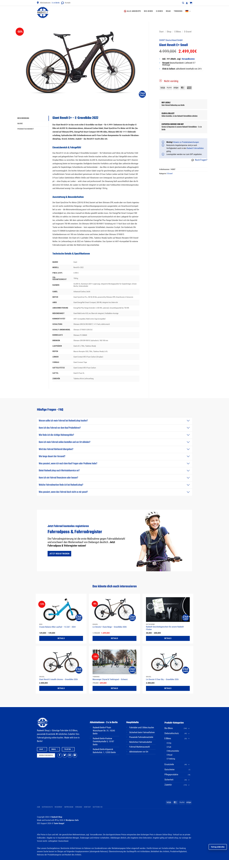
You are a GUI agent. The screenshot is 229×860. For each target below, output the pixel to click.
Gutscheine (169, 769)
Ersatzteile (169, 764)
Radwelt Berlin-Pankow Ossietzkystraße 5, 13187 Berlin (103, 741)
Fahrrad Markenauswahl (139, 747)
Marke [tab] (20, 123)
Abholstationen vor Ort (138, 752)
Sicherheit (168, 779)
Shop (169, 31)
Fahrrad (40, 737)
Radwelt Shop (56, 817)
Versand (78, 807)
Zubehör (168, 784)
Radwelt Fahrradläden (195, 148)
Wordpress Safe (72, 820)
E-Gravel (187, 31)
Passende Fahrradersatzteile (141, 737)
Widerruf (58, 807)
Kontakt (67, 3)
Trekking (178, 11)
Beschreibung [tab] (23, 118)
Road (168, 11)
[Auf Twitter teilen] (64, 755)
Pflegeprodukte (171, 774)
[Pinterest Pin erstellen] (75, 755)
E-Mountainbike (173, 751)
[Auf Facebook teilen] (59, 755)
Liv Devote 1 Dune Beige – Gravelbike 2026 (110, 627)
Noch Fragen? (201, 160)
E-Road (169, 755)
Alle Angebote (134, 11)
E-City (169, 743)
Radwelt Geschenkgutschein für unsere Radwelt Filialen (165, 628)
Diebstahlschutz (171, 733)
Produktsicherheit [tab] (25, 129)
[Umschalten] (188, 420)
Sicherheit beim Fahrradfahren (142, 732)
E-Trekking (171, 759)
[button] (183, 3)
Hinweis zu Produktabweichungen (186, 142)
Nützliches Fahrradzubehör (140, 742)
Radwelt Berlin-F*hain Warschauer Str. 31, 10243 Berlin (104, 730)
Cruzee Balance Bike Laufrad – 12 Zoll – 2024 (57, 627)
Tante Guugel (59, 823)
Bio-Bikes (148, 11)
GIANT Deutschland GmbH (171, 40)
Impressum (68, 807)
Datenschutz (47, 807)
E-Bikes (159, 11)
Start (161, 31)
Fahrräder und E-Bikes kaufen (141, 727)
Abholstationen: (50, 3)
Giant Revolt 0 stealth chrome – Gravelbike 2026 (58, 679)
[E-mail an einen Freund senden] (69, 755)
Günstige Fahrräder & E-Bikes (64, 730)
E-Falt (169, 747)
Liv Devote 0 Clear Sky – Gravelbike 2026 (162, 679)
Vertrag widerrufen (217, 847)
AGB (38, 807)
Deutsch (188, 9)
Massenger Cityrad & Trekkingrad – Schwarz (110, 679)
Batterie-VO (97, 807)
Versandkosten (188, 59)
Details (61, 638)
